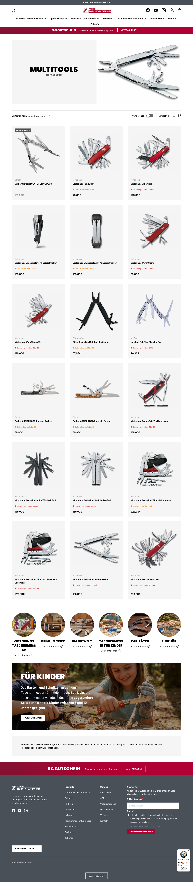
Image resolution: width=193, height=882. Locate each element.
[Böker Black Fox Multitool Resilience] (96, 310)
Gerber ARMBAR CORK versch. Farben (33, 421)
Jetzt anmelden (129, 30)
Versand (104, 815)
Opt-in (130, 811)
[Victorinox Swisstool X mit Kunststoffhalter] (96, 231)
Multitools (76, 18)
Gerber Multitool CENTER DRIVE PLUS (33, 183)
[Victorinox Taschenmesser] (24, 625)
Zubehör (95, 24)
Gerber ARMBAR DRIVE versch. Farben (91, 421)
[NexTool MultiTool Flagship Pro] (154, 310)
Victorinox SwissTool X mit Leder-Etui (92, 500)
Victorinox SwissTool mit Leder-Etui (91, 579)
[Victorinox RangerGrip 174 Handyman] (154, 390)
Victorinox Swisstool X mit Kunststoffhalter (95, 262)
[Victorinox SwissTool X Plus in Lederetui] (154, 469)
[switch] (184, 868)
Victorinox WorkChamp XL (28, 342)
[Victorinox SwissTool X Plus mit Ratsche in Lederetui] (38, 548)
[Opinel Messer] (53, 625)
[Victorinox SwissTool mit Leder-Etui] (96, 548)
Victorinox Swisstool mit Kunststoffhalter (36, 262)
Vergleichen (138, 115)
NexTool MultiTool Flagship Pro (146, 342)
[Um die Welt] (82, 625)
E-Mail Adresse (134, 799)
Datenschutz (106, 809)
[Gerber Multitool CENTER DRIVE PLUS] (38, 152)
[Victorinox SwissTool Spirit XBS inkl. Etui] (38, 469)
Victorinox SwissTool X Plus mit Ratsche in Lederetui (36, 581)
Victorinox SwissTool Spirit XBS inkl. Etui (35, 500)
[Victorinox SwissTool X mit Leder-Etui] (96, 469)
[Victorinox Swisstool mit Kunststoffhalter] (38, 231)
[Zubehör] (169, 625)
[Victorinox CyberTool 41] (154, 152)
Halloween (108, 18)
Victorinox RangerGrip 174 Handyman (149, 421)
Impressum (105, 792)
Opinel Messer (57, 18)
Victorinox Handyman (83, 183)
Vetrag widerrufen (96, 876)
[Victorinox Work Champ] (154, 231)
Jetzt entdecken (33, 718)
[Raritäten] (140, 625)
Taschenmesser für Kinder (130, 18)
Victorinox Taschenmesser (29, 18)
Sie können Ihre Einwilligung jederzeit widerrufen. (144, 826)
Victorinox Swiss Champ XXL (145, 579)
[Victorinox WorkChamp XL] (38, 310)
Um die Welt (90, 18)
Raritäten (172, 18)
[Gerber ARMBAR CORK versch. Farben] (38, 390)
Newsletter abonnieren (141, 831)
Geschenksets (157, 18)
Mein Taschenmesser (24, 862)
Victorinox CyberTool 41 (142, 183)
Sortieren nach (19, 115)
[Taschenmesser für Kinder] (111, 625)
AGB (102, 798)
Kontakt (104, 820)
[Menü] (188, 851)
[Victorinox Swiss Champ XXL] (154, 548)
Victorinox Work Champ (142, 262)
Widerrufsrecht (108, 803)
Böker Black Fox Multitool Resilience (91, 342)
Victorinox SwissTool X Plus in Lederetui (151, 500)
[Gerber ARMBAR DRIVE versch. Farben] (96, 390)
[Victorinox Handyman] (96, 152)
